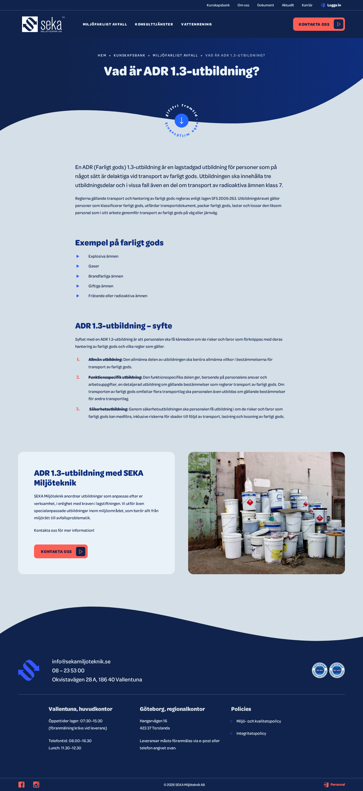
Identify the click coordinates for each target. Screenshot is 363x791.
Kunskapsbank (218, 5)
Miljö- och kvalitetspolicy (259, 721)
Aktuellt (288, 5)
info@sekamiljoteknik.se (81, 661)
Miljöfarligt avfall (105, 24)
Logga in (334, 4)
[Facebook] (24, 784)
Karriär (307, 5)
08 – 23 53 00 (68, 670)
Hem (102, 55)
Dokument (265, 5)
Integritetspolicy (251, 733)
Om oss (243, 5)
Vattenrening (196, 24)
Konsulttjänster (154, 24)
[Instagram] (39, 784)
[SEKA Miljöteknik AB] (43, 28)
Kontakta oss (314, 24)
